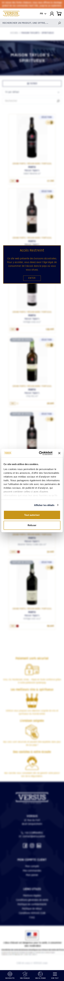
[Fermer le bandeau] (59, 453)
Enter (32, 278)
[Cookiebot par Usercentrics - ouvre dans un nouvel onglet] (40, 453)
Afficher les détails (44, 505)
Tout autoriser (32, 515)
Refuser (32, 525)
